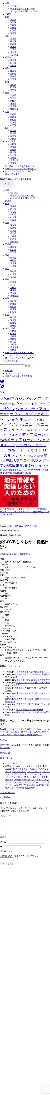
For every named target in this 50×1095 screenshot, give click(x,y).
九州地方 (40, 456)
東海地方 (25, 470)
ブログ (12, 435)
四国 (7, 128)
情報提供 (9, 371)
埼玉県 (13, 47)
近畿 (7, 93)
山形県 (13, 30)
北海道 (8, 14)
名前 (3, 837)
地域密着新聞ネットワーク (22, 9)
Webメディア (38, 398)
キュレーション (32, 774)
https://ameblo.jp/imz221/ (15, 577)
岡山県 (13, 120)
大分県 (13, 155)
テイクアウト (20, 425)
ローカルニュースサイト (21, 450)
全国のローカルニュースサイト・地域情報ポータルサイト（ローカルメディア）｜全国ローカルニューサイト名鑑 (24, 511)
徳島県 (13, 131)
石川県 (13, 87)
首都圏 (28, 473)
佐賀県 (13, 147)
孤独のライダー (7, 758)
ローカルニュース (31, 445)
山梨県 (13, 63)
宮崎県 (13, 158)
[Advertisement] (25, 980)
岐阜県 (13, 71)
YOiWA (3, 740)
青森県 (13, 19)
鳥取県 (13, 117)
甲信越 (8, 57)
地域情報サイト (33, 465)
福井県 (13, 90)
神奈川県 (14, 55)
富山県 (13, 84)
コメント (5, 816)
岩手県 (13, 22)
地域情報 (11, 465)
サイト (3, 847)
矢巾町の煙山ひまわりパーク (29, 710)
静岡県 (13, 74)
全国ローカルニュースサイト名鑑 (15, 179)
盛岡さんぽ (5, 753)
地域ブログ (21, 460)
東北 (7, 17)
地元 (29, 785)
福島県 (13, 33)
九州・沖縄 (10, 141)
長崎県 (13, 149)
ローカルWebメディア (24, 780)
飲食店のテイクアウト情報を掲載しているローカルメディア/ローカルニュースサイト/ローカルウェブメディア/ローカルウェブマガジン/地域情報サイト (24, 732)
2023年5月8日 (11, 763)
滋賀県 (13, 95)
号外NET (14, 6)
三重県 (13, 79)
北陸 (7, 82)
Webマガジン (15, 398)
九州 (35, 456)
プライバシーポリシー (15, 373)
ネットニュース (29, 429)
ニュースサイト (34, 777)
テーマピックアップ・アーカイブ (20, 168)
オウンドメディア (25, 414)
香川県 (13, 133)
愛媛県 (13, 136)
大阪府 (13, 101)
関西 (12, 473)
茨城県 (13, 38)
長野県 (13, 65)
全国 (7, 3)
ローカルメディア (18, 785)
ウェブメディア (29, 409)
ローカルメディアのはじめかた (19, 171)
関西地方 (20, 473)
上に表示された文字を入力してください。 (19, 856)
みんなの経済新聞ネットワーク (24, 11)
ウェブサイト (27, 404)
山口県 (13, 125)
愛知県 (13, 76)
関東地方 (5, 473)
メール (4, 842)
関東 (7, 36)
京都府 (13, 98)
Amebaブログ (11, 769)
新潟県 (13, 60)
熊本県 (13, 152)
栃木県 (13, 41)
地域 (8, 460)
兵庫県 (13, 103)
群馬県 (13, 44)
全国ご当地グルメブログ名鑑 (18, 376)
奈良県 (13, 106)
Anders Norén (14, 535)
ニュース (32, 424)
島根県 (13, 114)
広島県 (13, 122)
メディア (25, 435)
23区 (1, 399)
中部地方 (30, 456)
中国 (7, 112)
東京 (10, 470)
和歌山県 (14, 109)
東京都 (13, 52)
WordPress (7, 404)
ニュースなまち (12, 174)
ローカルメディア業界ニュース (19, 166)
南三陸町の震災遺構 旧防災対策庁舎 (33, 680)
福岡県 (13, 144)
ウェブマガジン (19, 771)
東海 (7, 68)
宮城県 (13, 25)
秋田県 (13, 28)
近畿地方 (38, 470)
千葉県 (13, 49)
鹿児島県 (14, 160)
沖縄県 (13, 163)
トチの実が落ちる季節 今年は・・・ (33, 672)
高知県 (13, 139)
